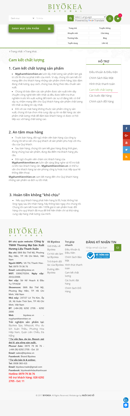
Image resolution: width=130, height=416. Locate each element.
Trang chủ (73, 28)
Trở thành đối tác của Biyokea (55, 263)
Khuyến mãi (73, 33)
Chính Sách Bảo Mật (101, 78)
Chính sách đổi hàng (101, 101)
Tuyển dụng (73, 43)
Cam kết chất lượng (100, 90)
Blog (105, 38)
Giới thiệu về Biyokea (53, 247)
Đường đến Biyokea (53, 271)
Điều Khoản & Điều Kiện (103, 72)
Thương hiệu (72, 38)
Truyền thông (104, 28)
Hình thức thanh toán (102, 84)
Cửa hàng (105, 33)
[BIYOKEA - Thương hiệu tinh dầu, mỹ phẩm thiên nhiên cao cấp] (65, 7)
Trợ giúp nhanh (69, 243)
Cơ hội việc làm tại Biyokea (55, 255)
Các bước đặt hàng (100, 95)
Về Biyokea (53, 241)
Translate (99, 20)
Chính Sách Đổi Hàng (73, 289)
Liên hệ (105, 43)
